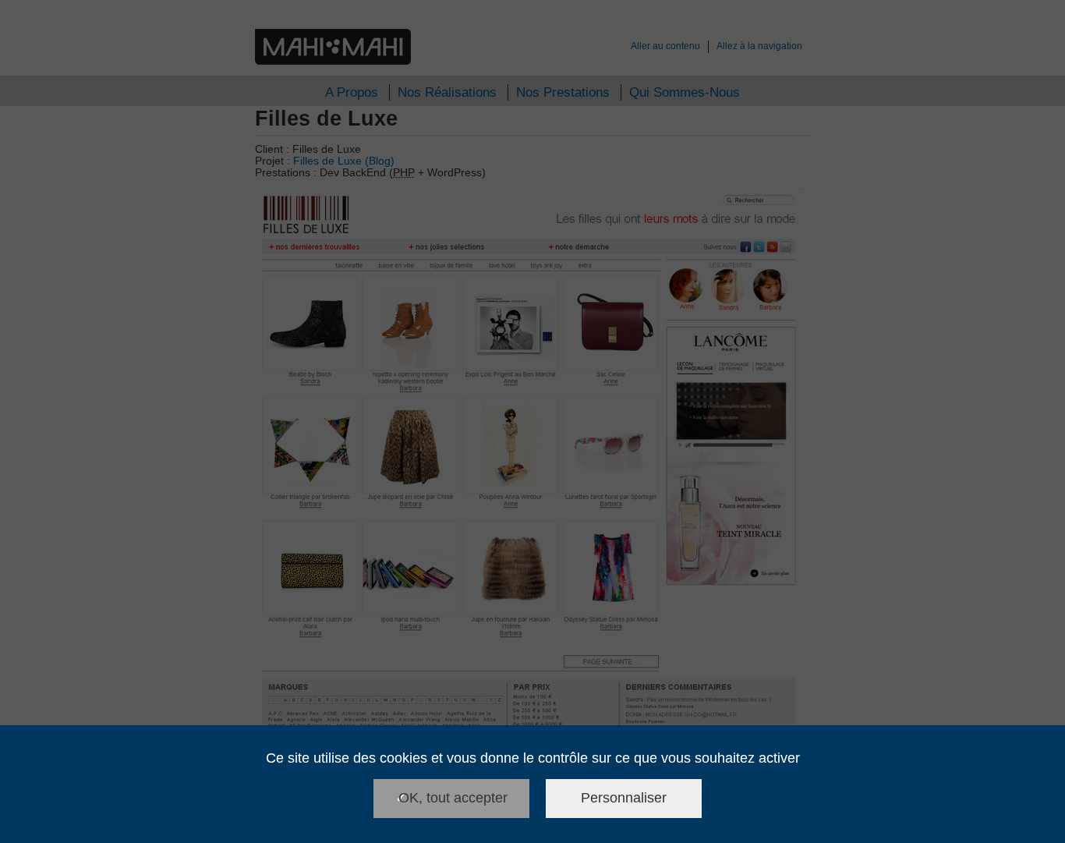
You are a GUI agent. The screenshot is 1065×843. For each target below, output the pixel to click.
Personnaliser (624, 798)
